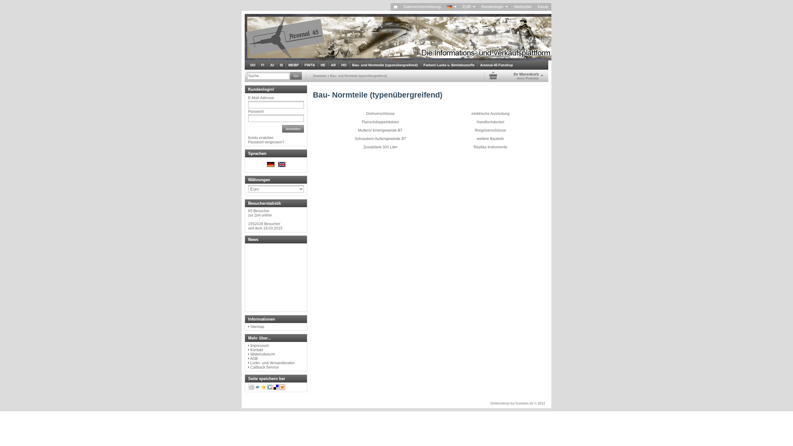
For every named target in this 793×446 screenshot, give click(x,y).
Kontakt (256, 350)
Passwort (256, 111)
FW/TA (309, 65)
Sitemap (257, 327)
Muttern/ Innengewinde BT (380, 130)
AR (333, 65)
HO (344, 65)
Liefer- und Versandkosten (272, 363)
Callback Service (264, 367)
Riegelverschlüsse (490, 130)
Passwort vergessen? (266, 142)
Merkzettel (523, 7)
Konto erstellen (261, 138)
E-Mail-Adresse (261, 98)
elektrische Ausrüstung (490, 114)
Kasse (543, 7)
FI (262, 65)
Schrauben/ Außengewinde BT (380, 139)
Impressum (259, 345)
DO (253, 65)
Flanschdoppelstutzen (380, 122)
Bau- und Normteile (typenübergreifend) (385, 65)
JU (272, 65)
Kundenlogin (495, 7)
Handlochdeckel (490, 122)
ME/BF (293, 65)
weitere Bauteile (490, 139)
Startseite (319, 75)
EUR (469, 7)
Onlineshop (500, 403)
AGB (254, 358)
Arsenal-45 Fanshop (496, 65)
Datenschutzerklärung (422, 7)
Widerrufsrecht (262, 354)
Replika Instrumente (490, 147)
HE (323, 65)
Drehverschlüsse (380, 114)
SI (281, 65)
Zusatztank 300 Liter (380, 147)
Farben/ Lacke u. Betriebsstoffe (449, 65)
